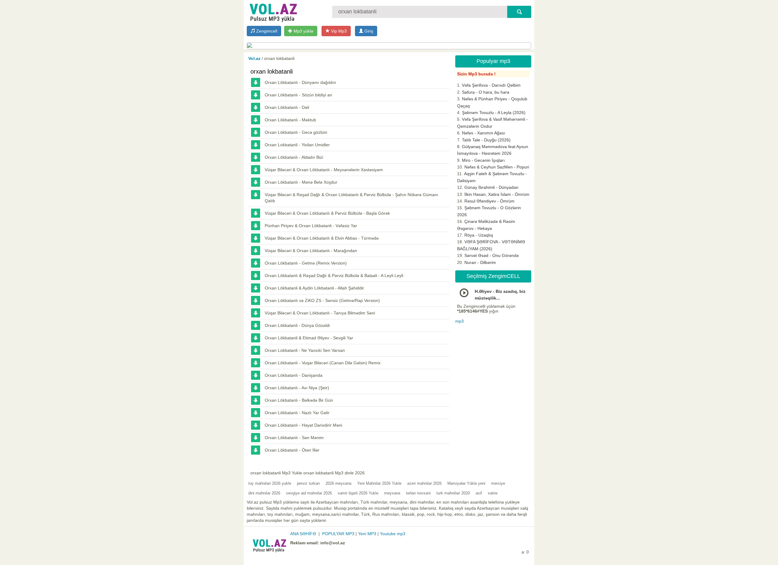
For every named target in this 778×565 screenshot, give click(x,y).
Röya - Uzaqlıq (478, 235)
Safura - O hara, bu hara (485, 92)
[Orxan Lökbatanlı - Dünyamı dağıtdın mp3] (255, 82)
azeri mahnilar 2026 (424, 483)
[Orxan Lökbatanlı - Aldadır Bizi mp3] (255, 157)
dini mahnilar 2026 (264, 493)
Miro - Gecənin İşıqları (483, 160)
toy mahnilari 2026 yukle (269, 483)
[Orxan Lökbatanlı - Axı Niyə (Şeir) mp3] (255, 387)
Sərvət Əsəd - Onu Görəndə (491, 255)
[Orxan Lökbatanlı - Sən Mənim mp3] (255, 437)
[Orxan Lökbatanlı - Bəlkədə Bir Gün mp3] (255, 400)
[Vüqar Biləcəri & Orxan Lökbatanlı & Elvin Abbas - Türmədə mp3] (255, 238)
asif (479, 493)
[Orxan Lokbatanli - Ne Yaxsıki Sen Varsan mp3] (255, 350)
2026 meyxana (338, 483)
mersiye (498, 483)
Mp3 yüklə (302, 31)
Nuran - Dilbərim (480, 262)
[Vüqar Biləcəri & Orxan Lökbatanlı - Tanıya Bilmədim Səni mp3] (255, 312)
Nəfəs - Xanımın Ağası (483, 132)
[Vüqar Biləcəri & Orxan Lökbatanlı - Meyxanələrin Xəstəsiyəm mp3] (255, 169)
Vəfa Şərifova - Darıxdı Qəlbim (491, 85)
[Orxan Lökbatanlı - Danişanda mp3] (255, 375)
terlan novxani (418, 493)
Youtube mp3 (392, 533)
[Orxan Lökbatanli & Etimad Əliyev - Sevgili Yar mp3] (255, 337)
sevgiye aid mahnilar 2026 (309, 493)
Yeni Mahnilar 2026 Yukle (379, 483)
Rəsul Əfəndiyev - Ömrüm (489, 201)
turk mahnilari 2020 (453, 493)
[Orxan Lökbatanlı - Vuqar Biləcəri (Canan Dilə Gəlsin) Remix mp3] (255, 362)
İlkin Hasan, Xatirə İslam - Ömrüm (496, 194)
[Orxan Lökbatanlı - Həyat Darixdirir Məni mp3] (255, 425)
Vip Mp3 (338, 31)
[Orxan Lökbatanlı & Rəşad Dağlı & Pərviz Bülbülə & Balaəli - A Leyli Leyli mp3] (255, 275)
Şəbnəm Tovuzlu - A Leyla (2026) (493, 112)
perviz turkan (308, 483)
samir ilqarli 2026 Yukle (358, 493)
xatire (492, 493)
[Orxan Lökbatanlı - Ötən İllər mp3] (255, 450)
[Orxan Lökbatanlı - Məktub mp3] (255, 119)
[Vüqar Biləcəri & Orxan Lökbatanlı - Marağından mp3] (255, 250)
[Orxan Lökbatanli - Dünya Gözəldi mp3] (255, 325)
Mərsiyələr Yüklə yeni (466, 483)
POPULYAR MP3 (338, 533)
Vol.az (254, 58)
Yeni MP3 (367, 533)
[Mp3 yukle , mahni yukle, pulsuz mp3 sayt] (272, 11)
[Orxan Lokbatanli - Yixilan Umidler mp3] (255, 144)
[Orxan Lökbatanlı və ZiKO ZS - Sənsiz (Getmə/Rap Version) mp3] (255, 300)
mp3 (459, 321)
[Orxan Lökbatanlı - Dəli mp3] (255, 107)
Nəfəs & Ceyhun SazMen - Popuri (496, 167)
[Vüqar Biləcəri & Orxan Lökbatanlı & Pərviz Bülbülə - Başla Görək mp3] (255, 213)
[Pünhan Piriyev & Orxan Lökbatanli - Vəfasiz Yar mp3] (255, 225)
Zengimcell (266, 31)
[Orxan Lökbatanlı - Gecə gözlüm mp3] (255, 132)
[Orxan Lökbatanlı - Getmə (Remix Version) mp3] (255, 263)
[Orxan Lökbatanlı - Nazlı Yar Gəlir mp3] (255, 412)
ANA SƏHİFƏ (303, 533)
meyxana (392, 493)
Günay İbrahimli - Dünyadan (491, 187)
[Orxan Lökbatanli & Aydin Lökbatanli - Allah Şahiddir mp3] (255, 288)
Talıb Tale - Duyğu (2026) (486, 139)
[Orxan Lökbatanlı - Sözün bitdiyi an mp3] (255, 94)
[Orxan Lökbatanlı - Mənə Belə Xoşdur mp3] (255, 182)
